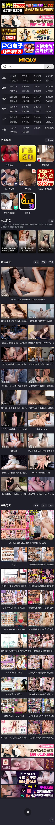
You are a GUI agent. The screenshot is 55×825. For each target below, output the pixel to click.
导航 (4, 129)
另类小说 (25, 121)
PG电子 (13, 76)
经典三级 (25, 101)
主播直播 (37, 91)
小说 (4, 119)
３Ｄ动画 (49, 86)
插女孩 (13, 127)
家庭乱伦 (25, 117)
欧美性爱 (49, 96)
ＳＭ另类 (49, 91)
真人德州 (25, 76)
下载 (51, 221)
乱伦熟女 (37, 101)
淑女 (44, 505)
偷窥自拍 (13, 107)
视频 (4, 88)
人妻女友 (37, 117)
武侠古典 (49, 117)
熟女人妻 (13, 91)
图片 (4, 108)
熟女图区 (37, 111)
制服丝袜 (13, 101)
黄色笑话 (37, 121)
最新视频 (6, 262)
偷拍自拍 (25, 96)
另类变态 (49, 101)
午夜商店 (25, 127)
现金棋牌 (37, 80)
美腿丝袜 (13, 111)
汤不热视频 (49, 127)
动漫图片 (49, 107)
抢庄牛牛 (49, 80)
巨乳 (44, 262)
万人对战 (37, 76)
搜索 (49, 66)
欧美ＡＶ (37, 86)
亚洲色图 (25, 107)
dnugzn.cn (27, 60)
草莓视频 (37, 127)
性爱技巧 (49, 121)
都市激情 (13, 117)
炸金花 (25, 80)
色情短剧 (25, 132)
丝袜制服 (25, 91)
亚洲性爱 (13, 96)
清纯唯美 (25, 111)
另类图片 (49, 111)
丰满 (36, 505)
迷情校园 (13, 121)
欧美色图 (37, 107)
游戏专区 (49, 76)
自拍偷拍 (25, 86)
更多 (51, 262)
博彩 (4, 78)
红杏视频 (13, 132)
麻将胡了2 (13, 80)
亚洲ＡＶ (13, 86)
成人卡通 (37, 96)
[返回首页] (51, 819)
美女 (36, 262)
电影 (4, 98)
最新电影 (6, 505)
